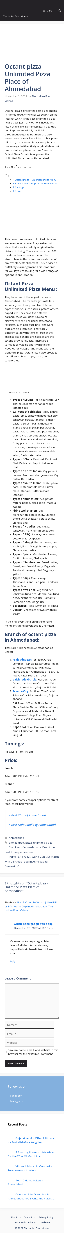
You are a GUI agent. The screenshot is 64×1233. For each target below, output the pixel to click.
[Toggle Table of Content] (7, 176)
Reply (12, 961)
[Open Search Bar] (59, 11)
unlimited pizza (42, 842)
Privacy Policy (46, 1217)
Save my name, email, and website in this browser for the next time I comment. (33, 1052)
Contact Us (30, 1217)
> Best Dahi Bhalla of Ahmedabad (32, 824)
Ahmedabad (16, 838)
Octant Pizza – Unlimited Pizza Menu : (36, 179)
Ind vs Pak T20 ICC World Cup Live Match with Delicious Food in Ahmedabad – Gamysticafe (32, 861)
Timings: (20, 187)
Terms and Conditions (25, 1222)
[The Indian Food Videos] (9, 5)
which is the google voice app (33, 924)
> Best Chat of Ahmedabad (27, 815)
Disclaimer (45, 1222)
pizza (28, 842)
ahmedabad (16, 842)
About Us (16, 1217)
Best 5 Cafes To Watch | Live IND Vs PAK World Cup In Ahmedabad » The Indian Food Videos (31, 906)
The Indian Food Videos (15, 16)
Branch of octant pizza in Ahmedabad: (36, 183)
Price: (18, 190)
